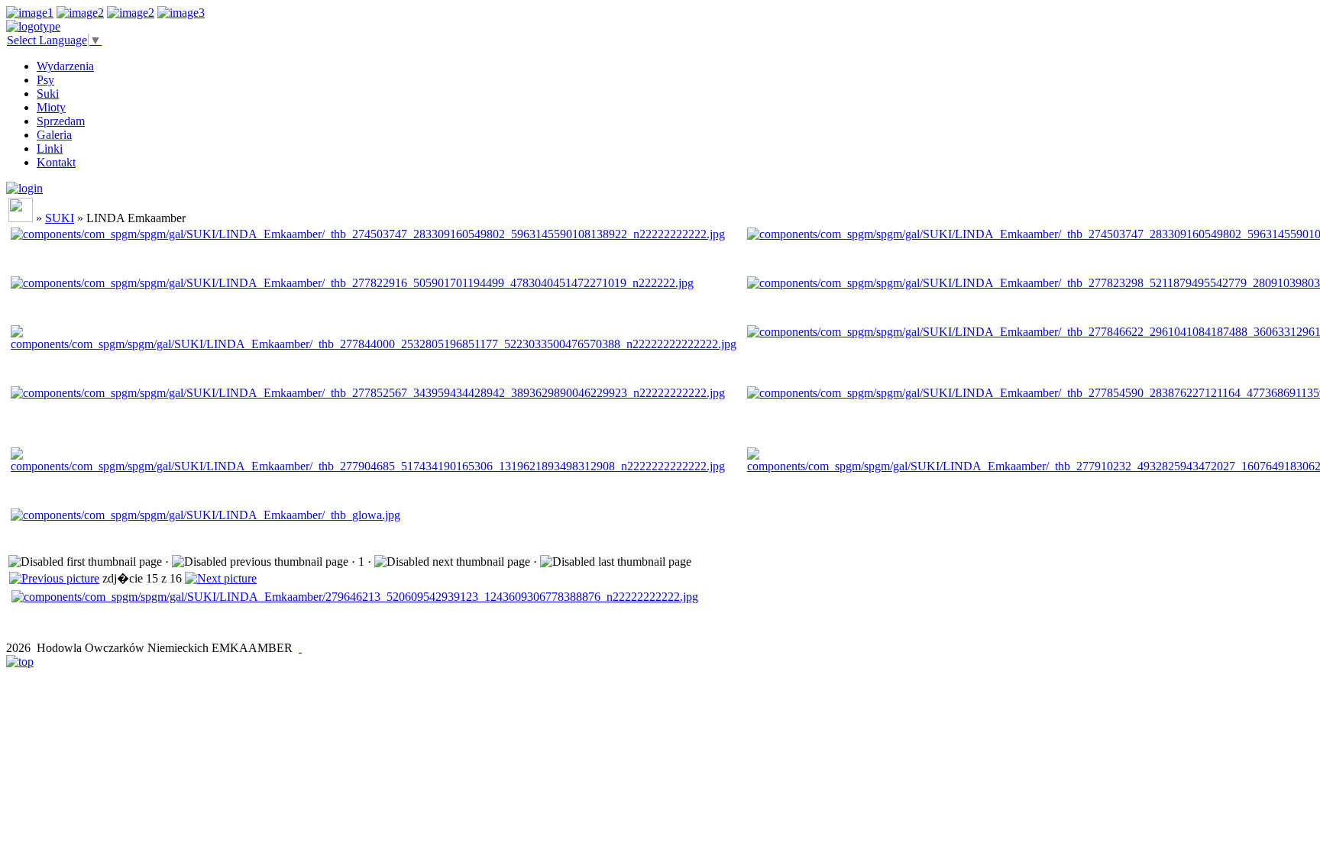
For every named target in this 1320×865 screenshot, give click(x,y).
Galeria (54, 134)
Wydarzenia (65, 66)
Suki (48, 93)
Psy (45, 79)
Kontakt (56, 162)
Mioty (51, 107)
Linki (50, 148)
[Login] (24, 188)
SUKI (59, 217)
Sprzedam (61, 121)
